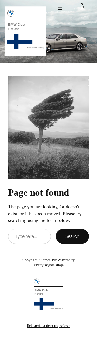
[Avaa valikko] (60, 8)
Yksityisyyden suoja (48, 265)
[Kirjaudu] (81, 5)
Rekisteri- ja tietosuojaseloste (48, 326)
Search (72, 236)
